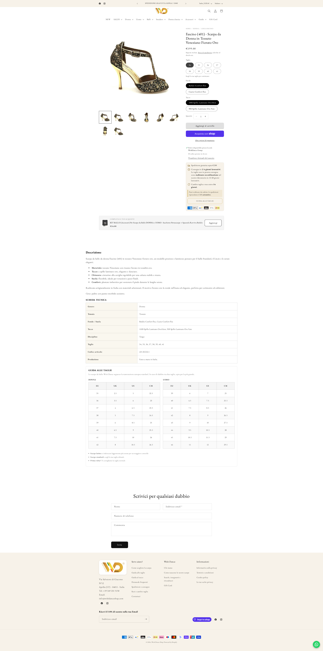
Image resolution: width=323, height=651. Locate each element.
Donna (196, 29)
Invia (119, 544)
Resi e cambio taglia (140, 591)
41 (217, 71)
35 (199, 65)
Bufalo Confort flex (197, 85)
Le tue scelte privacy (205, 582)
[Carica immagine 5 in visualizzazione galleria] (160, 117)
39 (199, 71)
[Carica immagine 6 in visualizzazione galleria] (174, 117)
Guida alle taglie (205, 201)
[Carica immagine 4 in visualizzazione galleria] (146, 117)
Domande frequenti (140, 582)
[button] (117, 19)
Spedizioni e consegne (141, 587)
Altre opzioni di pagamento (204, 140)
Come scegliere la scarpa (141, 567)
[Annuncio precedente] (137, 3)
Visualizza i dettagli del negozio (201, 158)
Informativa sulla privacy (207, 567)
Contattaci (136, 596)
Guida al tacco (137, 577)
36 (208, 65)
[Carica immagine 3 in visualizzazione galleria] (133, 117)
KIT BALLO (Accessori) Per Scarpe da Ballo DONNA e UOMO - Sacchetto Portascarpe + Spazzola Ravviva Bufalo (156, 222)
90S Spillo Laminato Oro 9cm (202, 108)
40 (208, 71)
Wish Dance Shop (157, 642)
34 (190, 65)
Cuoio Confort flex (197, 91)
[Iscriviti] (146, 619)
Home (188, 29)
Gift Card (168, 585)
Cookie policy (202, 577)
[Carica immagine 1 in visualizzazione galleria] (105, 117)
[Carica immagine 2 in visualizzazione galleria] (119, 117)
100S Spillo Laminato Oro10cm (202, 102)
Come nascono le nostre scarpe (176, 572)
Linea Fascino (207, 29)
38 (190, 71)
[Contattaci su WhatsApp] (316, 644)
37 (217, 65)
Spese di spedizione (205, 53)
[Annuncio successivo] (186, 3)
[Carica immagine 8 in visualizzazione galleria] (119, 131)
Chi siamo (168, 567)
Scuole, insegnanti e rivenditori (172, 579)
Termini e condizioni (205, 572)
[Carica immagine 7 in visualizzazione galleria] (105, 131)
